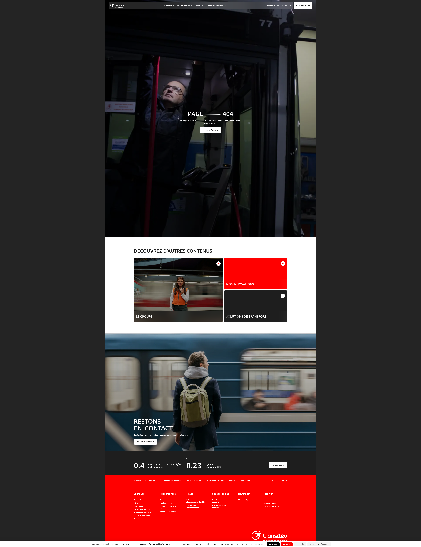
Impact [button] (198, 5)
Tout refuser (286, 544)
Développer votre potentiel (219, 501)
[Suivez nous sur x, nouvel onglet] (272, 481)
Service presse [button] (270, 503)
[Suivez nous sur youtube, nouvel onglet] (283, 481)
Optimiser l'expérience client (168, 507)
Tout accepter (273, 544)
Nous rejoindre (303, 5)
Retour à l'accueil (210, 130)
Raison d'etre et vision (142, 500)
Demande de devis (271, 506)
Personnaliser (300, 544)
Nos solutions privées (168, 512)
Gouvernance (139, 506)
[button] (282, 5)
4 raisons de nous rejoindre (219, 506)
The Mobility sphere (246, 500)
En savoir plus (278, 465)
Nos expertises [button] (183, 5)
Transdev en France (141, 519)
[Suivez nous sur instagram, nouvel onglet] (286, 481)
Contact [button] (268, 494)
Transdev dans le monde (143, 509)
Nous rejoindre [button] (220, 494)
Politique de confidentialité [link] (319, 544)
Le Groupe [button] (167, 5)
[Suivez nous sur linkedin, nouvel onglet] (279, 481)
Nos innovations (166, 503)
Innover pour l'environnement (192, 506)
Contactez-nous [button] (270, 500)
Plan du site (245, 480)
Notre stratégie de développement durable (195, 501)
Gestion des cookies (194, 480)
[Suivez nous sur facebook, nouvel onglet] (276, 481)
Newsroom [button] (270, 5)
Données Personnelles (172, 480)
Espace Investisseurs (142, 516)
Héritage (137, 503)
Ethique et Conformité (142, 512)
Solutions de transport (168, 500)
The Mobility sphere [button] (215, 5)
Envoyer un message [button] (145, 441)
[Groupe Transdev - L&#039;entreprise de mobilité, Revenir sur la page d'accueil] (117, 6)
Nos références (166, 515)
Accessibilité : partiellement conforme (221, 480)
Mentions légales (151, 480)
